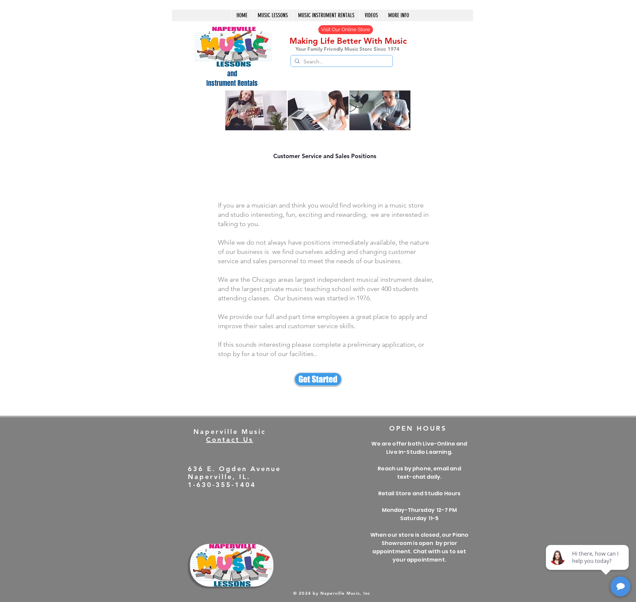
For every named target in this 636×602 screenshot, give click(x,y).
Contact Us (229, 440)
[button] (326, 15)
